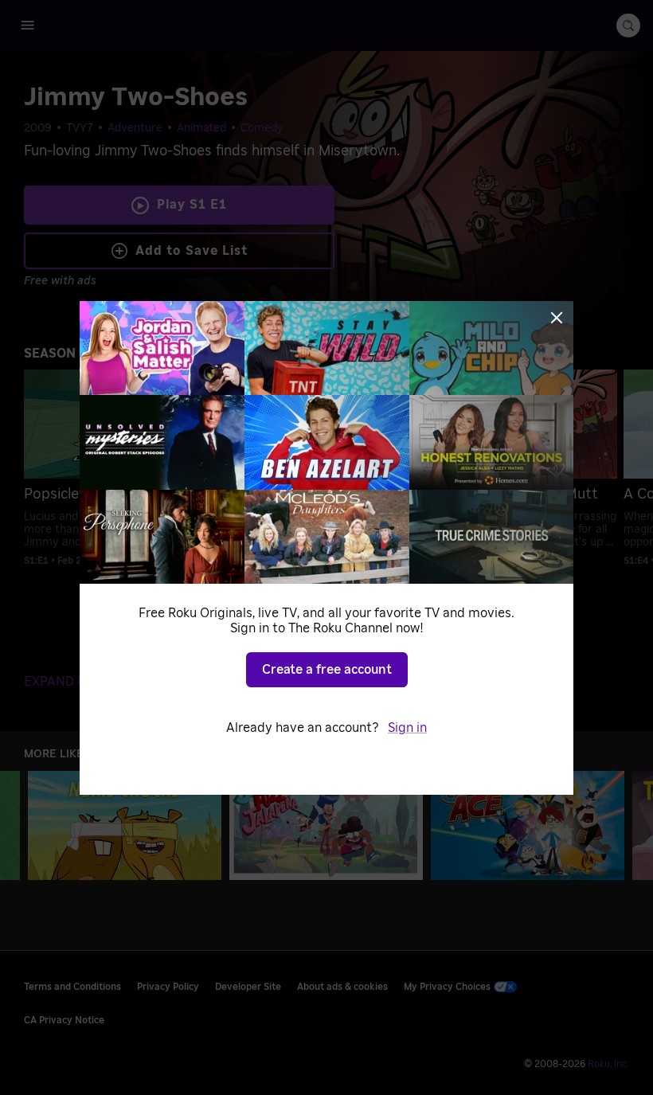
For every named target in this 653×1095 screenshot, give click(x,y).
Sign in (407, 728)
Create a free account (327, 669)
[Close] (556, 317)
